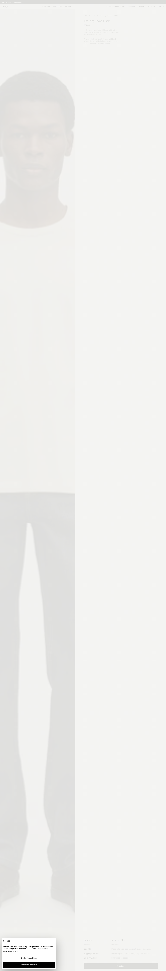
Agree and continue (29, 965)
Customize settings (29, 958)
